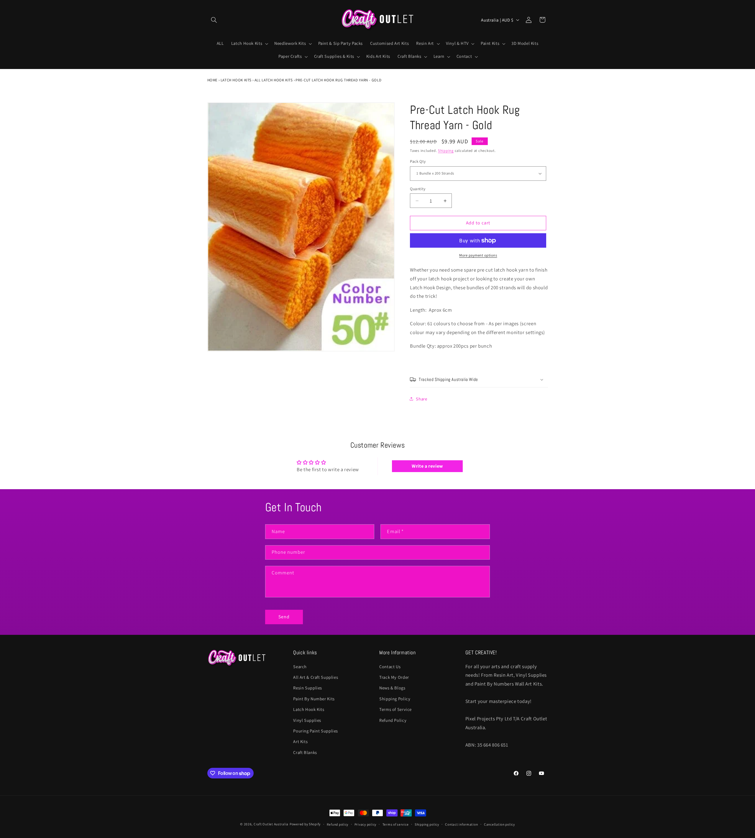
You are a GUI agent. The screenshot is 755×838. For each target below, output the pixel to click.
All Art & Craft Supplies (315, 677)
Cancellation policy (499, 824)
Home (212, 80)
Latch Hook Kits (236, 80)
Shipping (446, 150)
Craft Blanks (305, 752)
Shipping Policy (394, 698)
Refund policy (338, 824)
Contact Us (390, 666)
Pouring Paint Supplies (315, 731)
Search (300, 666)
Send (284, 617)
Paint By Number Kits (314, 698)
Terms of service (396, 824)
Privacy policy (365, 824)
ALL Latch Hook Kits (274, 80)
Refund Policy (392, 720)
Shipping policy (427, 824)
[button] (214, 20)
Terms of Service (395, 709)
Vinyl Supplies (307, 720)
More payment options (478, 255)
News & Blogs (392, 688)
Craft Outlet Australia (271, 824)
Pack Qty (418, 161)
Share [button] (421, 399)
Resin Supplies (307, 688)
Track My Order (394, 677)
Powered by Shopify (305, 824)
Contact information (461, 824)
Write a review (427, 466)
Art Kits (300, 741)
